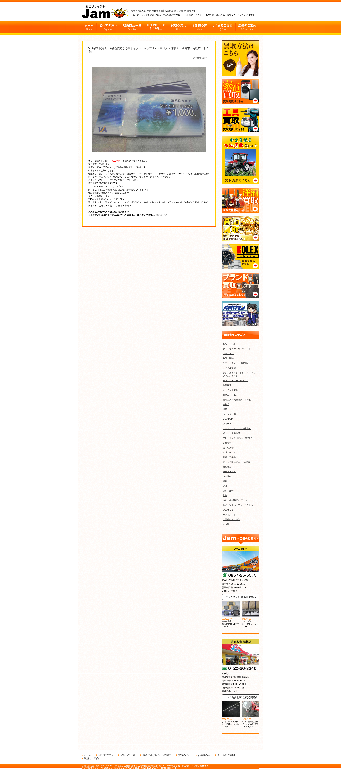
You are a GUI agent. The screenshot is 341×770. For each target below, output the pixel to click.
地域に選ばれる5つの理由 (156, 755)
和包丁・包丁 (229, 344)
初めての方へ (105, 755)
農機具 (226, 404)
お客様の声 (204, 755)
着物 (225, 495)
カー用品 (227, 476)
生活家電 (227, 385)
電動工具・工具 (230, 395)
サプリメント (229, 514)
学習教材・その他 (231, 519)
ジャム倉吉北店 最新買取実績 (240, 697)
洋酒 (225, 409)
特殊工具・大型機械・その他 (237, 399)
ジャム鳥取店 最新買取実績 (240, 597)
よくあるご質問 (226, 755)
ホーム (87, 755)
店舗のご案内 (91, 758)
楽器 (225, 481)
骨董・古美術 (229, 457)
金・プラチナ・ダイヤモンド (237, 349)
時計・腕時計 (229, 358)
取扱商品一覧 (127, 755)
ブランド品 (228, 353)
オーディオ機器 (230, 390)
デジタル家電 (229, 368)
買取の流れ (184, 755)
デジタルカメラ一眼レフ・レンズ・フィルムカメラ (240, 374)
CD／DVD (228, 419)
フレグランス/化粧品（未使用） (238, 438)
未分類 (226, 524)
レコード (227, 423)
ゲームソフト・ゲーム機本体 (237, 428)
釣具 (225, 486)
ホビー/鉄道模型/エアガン (235, 500)
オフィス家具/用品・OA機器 (236, 462)
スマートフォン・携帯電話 (235, 363)
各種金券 (227, 443)
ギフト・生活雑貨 (231, 433)
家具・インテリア (231, 452)
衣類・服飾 (228, 491)
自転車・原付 (229, 471)
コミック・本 (229, 414)
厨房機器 (227, 467)
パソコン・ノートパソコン (235, 380)
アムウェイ (228, 510)
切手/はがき (228, 447)
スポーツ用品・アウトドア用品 (238, 505)
